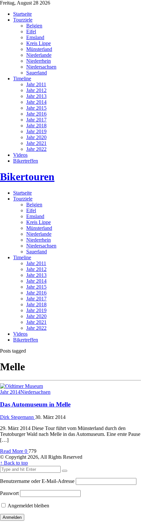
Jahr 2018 (36, 125)
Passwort (9, 493)
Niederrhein (38, 61)
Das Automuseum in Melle (35, 404)
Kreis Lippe (38, 43)
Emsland (35, 37)
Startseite (22, 14)
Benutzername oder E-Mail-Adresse (37, 481)
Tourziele (22, 20)
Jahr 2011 (36, 84)
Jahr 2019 (36, 131)
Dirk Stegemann (17, 417)
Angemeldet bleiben (28, 505)
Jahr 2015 (36, 108)
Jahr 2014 (36, 102)
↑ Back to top (14, 463)
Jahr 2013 (36, 96)
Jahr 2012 (36, 90)
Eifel (31, 31)
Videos (20, 155)
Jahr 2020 (36, 137)
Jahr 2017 (36, 119)
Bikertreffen (25, 161)
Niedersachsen (41, 67)
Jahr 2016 (36, 114)
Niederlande (38, 55)
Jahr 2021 (36, 143)
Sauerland (36, 72)
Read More (12, 451)
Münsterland (39, 49)
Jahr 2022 (36, 149)
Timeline (22, 78)
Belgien (34, 25)
